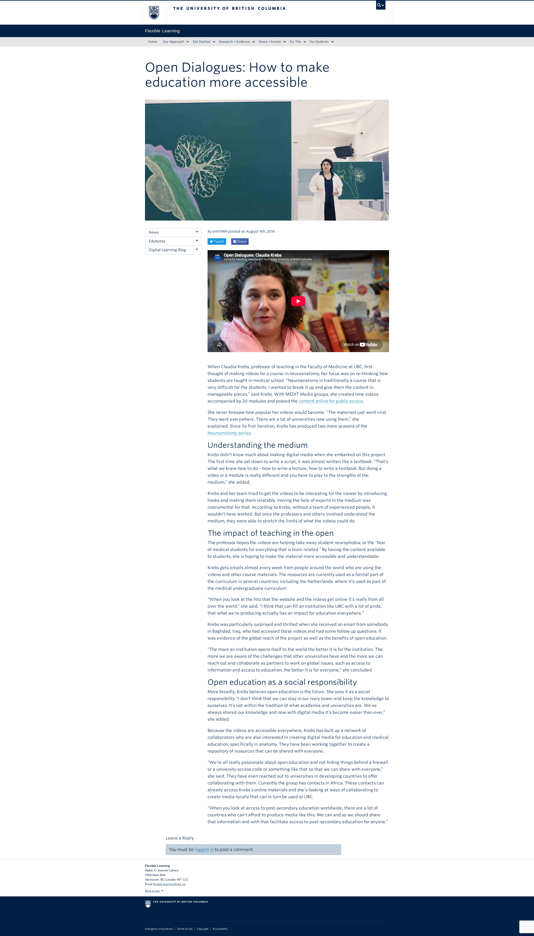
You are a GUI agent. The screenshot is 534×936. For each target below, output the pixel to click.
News (154, 232)
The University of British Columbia (154, 13)
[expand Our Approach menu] (187, 42)
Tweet (218, 241)
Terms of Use (185, 928)
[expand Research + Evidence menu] (253, 42)
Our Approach (173, 42)
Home (152, 42)
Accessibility (220, 928)
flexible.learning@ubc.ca (169, 884)
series (229, 432)
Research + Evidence (234, 42)
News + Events (270, 42)
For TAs (295, 42)
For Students (319, 42)
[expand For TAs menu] (304, 42)
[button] (197, 232)
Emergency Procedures (159, 928)
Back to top (153, 890)
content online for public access (331, 401)
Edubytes (157, 241)
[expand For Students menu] (332, 42)
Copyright (202, 928)
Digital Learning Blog (167, 250)
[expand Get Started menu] (214, 42)
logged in (204, 849)
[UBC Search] (380, 5)
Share (241, 241)
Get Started (201, 42)
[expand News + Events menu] (284, 42)
